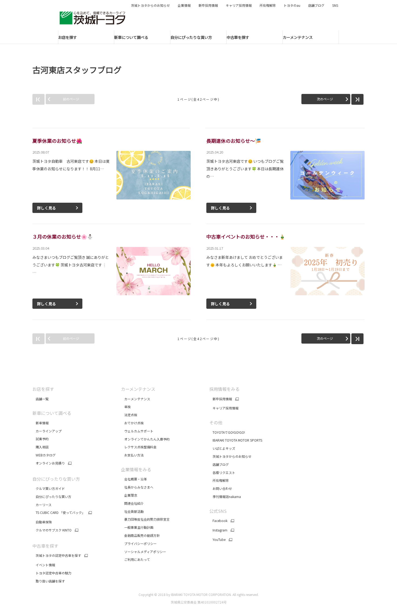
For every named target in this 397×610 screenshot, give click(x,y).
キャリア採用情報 (239, 5)
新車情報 (40, 423)
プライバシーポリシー (139, 543)
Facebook (218, 520)
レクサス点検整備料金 (139, 447)
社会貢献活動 (132, 511)
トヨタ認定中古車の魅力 (51, 573)
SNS (335, 5)
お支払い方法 (132, 455)
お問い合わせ (220, 488)
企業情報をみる (136, 469)
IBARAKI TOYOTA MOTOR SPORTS (235, 440)
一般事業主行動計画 (137, 527)
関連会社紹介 (132, 503)
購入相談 (40, 447)
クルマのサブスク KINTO (52, 530)
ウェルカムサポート (137, 431)
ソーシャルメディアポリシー (143, 551)
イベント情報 (43, 564)
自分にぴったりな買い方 (51, 496)
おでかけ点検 (132, 423)
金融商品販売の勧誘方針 (141, 535)
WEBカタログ (44, 455)
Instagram (218, 530)
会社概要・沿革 (134, 479)
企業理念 (129, 495)
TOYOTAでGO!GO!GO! (227, 432)
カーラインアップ (47, 431)
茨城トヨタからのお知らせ (150, 5)
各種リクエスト (222, 472)
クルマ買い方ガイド (48, 488)
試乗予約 (40, 438)
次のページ (325, 99)
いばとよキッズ (222, 448)
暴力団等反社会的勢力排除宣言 (145, 519)
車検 (126, 406)
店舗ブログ (316, 5)
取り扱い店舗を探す (48, 581)
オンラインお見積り (48, 463)
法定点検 (129, 414)
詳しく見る (46, 208)
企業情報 (184, 5)
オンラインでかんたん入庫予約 (145, 439)
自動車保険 (42, 522)
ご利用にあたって (135, 559)
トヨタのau (292, 5)
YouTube (217, 539)
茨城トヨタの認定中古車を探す (56, 555)
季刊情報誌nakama (225, 496)
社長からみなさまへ (137, 487)
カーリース (42, 504)
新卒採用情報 (208, 5)
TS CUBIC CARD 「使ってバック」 (58, 512)
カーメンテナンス (135, 398)
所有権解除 (268, 5)
